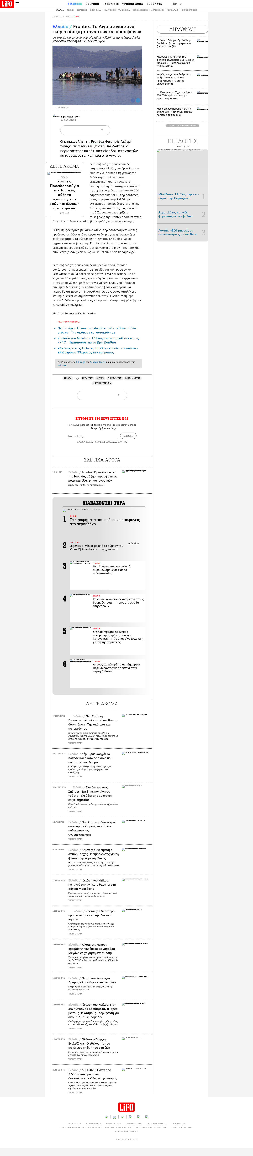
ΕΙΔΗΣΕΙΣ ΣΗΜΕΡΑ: (69, 322)
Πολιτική (82, 10)
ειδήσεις (62, 365)
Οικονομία (95, 10)
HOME (56, 17)
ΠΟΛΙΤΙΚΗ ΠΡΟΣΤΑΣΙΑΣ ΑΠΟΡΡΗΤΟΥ (110, 441)
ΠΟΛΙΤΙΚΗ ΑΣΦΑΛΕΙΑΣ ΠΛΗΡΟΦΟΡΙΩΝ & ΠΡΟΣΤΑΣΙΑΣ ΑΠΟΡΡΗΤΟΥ (95, 1127)
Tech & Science (140, 10)
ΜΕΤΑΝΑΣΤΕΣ (132, 378)
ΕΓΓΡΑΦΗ (128, 435)
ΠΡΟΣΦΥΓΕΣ (115, 378)
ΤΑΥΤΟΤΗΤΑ (74, 1123)
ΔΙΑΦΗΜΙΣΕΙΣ (133, 1123)
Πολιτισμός (109, 10)
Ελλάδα (60, 10)
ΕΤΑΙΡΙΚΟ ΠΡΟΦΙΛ (156, 1123)
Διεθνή (70, 10)
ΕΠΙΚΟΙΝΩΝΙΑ (93, 1123)
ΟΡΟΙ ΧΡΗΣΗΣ (83, 441)
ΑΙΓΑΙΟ (100, 378)
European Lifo (189, 10)
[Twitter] (138, 100)
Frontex (97, 142)
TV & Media (124, 10)
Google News (98, 361)
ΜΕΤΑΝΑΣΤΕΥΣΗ (102, 383)
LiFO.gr (80, 361)
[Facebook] (133, 100)
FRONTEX (87, 378)
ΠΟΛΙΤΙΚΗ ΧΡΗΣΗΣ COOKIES (151, 1127)
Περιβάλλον (173, 10)
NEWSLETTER (113, 1123)
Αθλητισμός (157, 10)
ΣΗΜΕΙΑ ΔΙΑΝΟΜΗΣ (182, 1127)
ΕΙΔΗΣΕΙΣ (66, 17)
